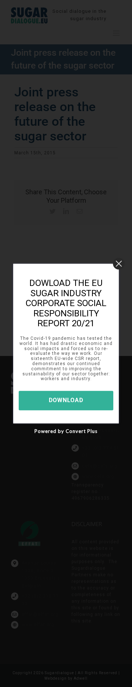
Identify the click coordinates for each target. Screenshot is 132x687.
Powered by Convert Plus (66, 431)
